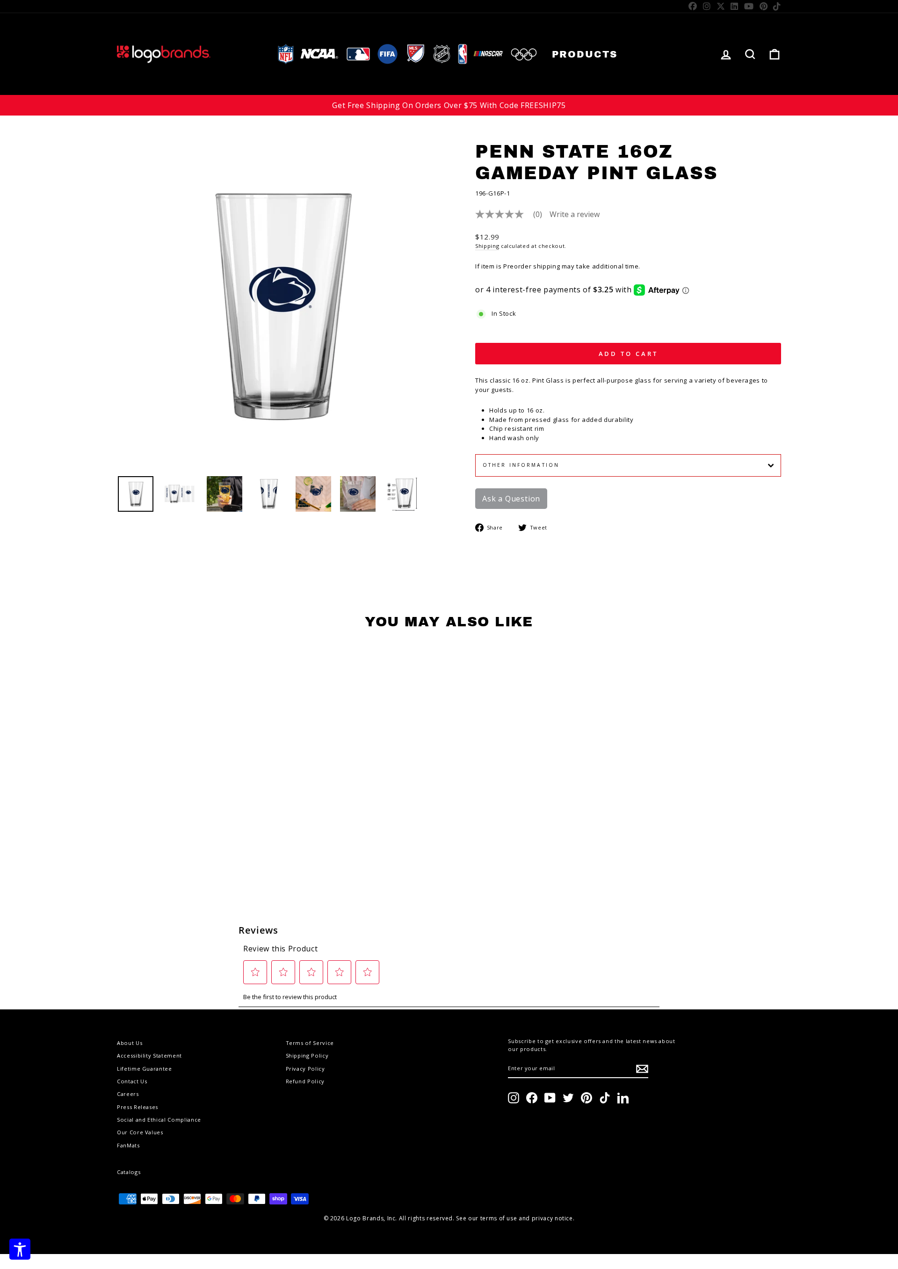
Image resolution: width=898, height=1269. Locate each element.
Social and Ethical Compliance (159, 1119)
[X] (721, 6)
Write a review (575, 214)
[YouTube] (749, 6)
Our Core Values (140, 1132)
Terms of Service (310, 1042)
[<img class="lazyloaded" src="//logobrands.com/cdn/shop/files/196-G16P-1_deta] (313, 494)
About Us (129, 1042)
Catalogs (128, 1171)
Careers (128, 1093)
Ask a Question (511, 498)
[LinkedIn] (735, 6)
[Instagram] (707, 6)
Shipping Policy (307, 1055)
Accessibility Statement (149, 1055)
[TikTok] (777, 6)
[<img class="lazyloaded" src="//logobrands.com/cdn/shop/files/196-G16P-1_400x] (135, 494)
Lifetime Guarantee (144, 1068)
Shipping (487, 245)
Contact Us (132, 1081)
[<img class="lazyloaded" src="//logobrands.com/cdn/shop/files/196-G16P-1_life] (224, 494)
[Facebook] (692, 6)
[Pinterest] (764, 6)
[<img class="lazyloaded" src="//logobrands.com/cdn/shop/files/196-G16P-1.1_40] (180, 494)
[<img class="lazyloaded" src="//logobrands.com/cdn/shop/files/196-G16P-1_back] (269, 494)
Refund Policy (305, 1081)
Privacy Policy (305, 1068)
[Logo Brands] (163, 54)
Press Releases (137, 1106)
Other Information (521, 465)
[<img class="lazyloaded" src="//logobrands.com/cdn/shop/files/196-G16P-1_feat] (402, 494)
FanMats (128, 1145)
